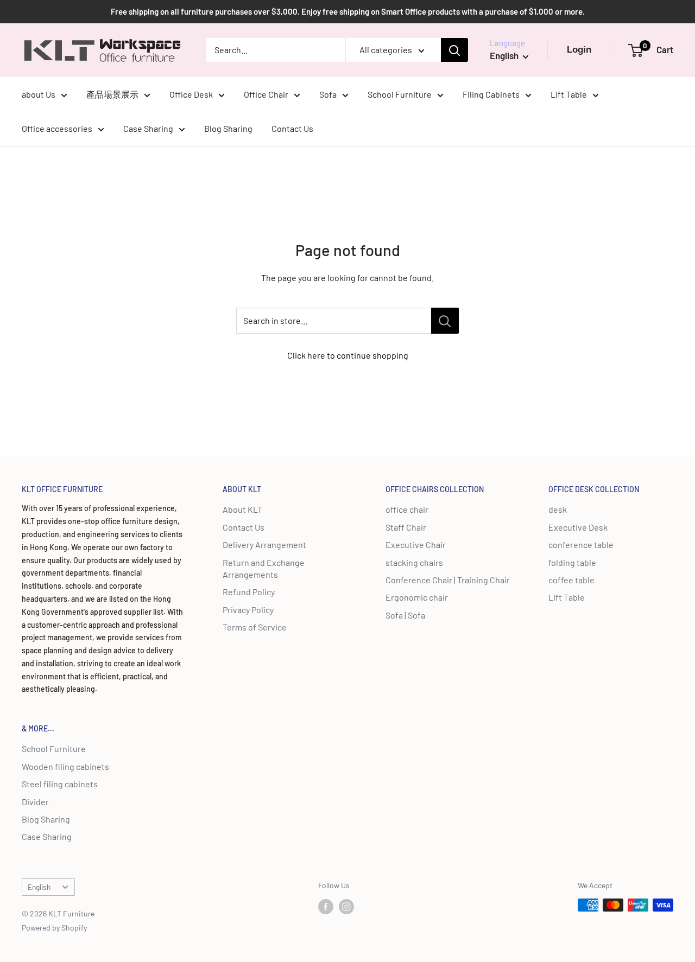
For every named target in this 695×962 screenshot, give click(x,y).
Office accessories (57, 128)
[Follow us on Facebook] (325, 906)
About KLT (242, 509)
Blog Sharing (228, 128)
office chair (407, 509)
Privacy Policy (248, 609)
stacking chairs (414, 562)
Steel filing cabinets (60, 784)
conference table (581, 544)
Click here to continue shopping (347, 355)
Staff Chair (406, 527)
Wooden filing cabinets (65, 766)
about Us (38, 94)
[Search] (454, 50)
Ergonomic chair (417, 597)
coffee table (571, 580)
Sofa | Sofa (405, 615)
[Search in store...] (445, 321)
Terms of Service (255, 627)
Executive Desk (578, 527)
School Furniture (400, 94)
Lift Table (569, 94)
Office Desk (191, 94)
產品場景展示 (112, 94)
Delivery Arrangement (264, 544)
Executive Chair (416, 544)
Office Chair (266, 94)
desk (557, 509)
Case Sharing (148, 128)
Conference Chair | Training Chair (448, 580)
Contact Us (292, 128)
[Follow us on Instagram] (346, 906)
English (39, 886)
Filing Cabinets (491, 94)
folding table (572, 562)
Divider (35, 802)
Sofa (328, 94)
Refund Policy (249, 592)
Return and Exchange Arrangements (264, 568)
